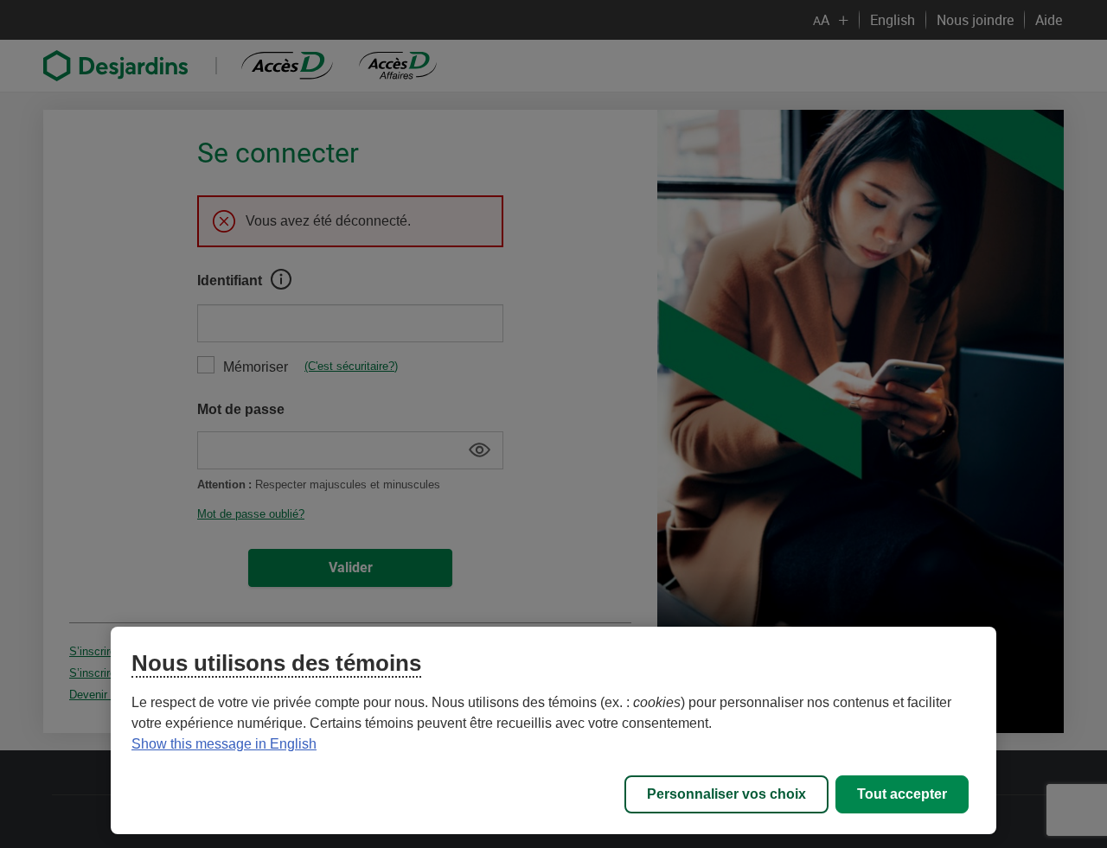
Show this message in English (224, 743)
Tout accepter (902, 794)
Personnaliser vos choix (726, 794)
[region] (553, 730)
